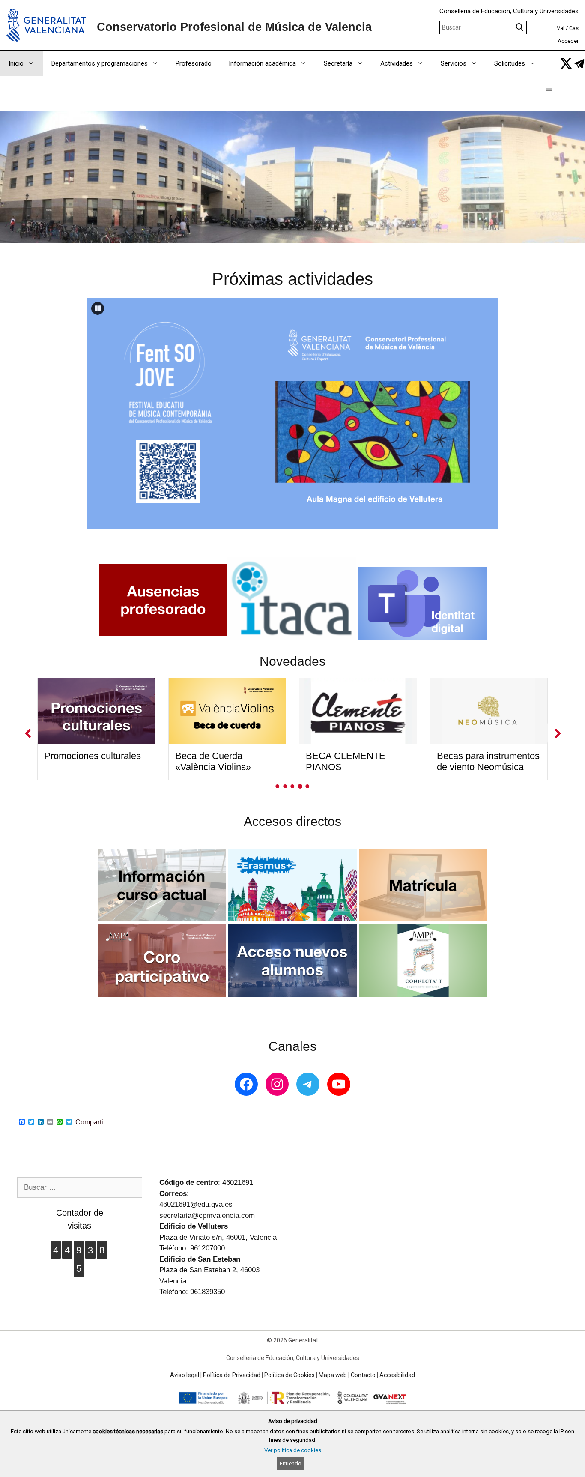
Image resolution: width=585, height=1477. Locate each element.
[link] (566, 63)
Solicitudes (509, 63)
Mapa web (333, 1375)
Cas (574, 28)
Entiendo (290, 1463)
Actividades (396, 63)
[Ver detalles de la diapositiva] (292, 413)
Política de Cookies (289, 1375)
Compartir (90, 1122)
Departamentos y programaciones (99, 63)
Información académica (262, 63)
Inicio (16, 63)
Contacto (363, 1375)
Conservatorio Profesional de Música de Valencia (234, 26)
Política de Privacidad (231, 1375)
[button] (549, 89)
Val (560, 28)
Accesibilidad (397, 1375)
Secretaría (338, 63)
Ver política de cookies (292, 1450)
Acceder (568, 41)
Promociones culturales (92, 755)
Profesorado (194, 63)
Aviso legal (184, 1375)
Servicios (453, 63)
